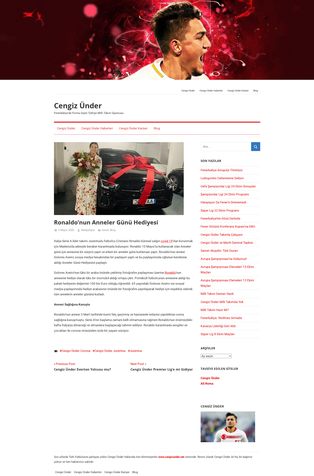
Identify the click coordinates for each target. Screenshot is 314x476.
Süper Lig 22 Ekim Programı (220, 210)
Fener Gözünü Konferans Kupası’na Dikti (228, 226)
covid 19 (167, 241)
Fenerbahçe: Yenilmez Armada (221, 318)
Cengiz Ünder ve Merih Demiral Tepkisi (227, 242)
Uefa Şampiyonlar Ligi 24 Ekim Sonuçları (228, 186)
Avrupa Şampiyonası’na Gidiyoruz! (224, 259)
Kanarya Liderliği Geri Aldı (218, 326)
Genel (105, 230)
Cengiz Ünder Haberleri (211, 90)
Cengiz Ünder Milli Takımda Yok (222, 302)
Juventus (136, 351)
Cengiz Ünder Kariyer (238, 90)
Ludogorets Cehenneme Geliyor (222, 178)
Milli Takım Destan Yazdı (217, 294)
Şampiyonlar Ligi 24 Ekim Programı (225, 194)
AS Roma (207, 383)
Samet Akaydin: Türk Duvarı (219, 250)
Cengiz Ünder (188, 90)
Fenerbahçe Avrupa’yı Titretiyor (222, 170)
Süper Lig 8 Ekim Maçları (218, 334)
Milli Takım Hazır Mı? (215, 310)
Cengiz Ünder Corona (75, 351)
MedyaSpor (88, 230)
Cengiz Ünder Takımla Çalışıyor (222, 234)
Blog (255, 90)
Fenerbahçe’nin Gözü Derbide (220, 218)
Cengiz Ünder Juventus (110, 351)
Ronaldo (170, 272)
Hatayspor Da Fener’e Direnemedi (223, 202)
